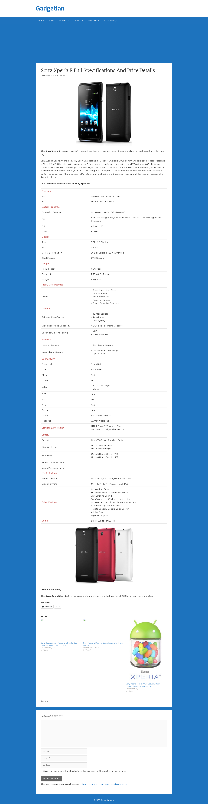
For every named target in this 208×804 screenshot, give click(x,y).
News (51, 20)
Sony (45, 701)
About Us (92, 20)
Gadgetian (50, 8)
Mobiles (62, 20)
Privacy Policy (110, 20)
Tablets (77, 20)
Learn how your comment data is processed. (105, 784)
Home (41, 20)
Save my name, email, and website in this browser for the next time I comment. (84, 771)
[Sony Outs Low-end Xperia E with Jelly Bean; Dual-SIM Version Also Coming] (61, 630)
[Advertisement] (104, 42)
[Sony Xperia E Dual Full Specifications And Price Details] (103, 630)
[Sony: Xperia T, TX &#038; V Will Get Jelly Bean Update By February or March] (146, 651)
